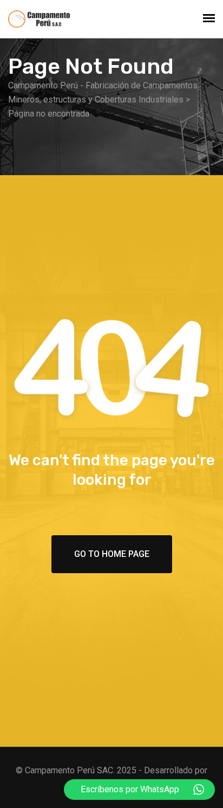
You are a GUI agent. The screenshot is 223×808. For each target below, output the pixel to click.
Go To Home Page (111, 554)
